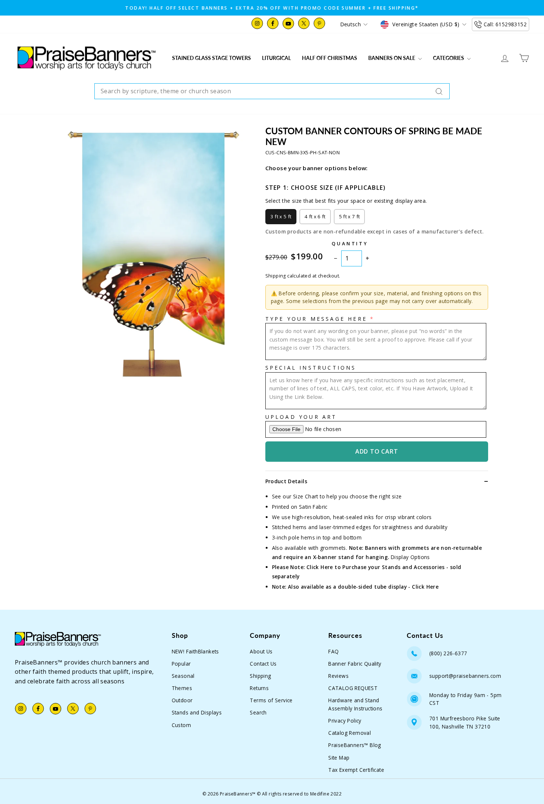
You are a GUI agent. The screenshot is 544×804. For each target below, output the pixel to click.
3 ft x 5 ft (281, 216)
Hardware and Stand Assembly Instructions (355, 704)
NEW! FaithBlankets (195, 651)
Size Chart (305, 496)
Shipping (260, 675)
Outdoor (182, 700)
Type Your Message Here (316, 318)
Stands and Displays (197, 712)
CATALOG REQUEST (352, 688)
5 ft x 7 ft (349, 216)
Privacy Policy (345, 720)
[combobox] (272, 91)
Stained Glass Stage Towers (211, 58)
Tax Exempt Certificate (356, 769)
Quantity (350, 243)
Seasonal (183, 675)
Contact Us (263, 663)
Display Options (410, 557)
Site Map (338, 757)
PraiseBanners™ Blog (354, 745)
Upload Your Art (301, 416)
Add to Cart (376, 451)
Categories (449, 58)
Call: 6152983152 (505, 24)
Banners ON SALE (392, 58)
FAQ (333, 651)
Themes (182, 688)
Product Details (286, 481)
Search (258, 712)
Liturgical (276, 58)
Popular (181, 663)
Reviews (338, 675)
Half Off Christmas (329, 58)
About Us (261, 651)
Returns (259, 688)
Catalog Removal (349, 732)
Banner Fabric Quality (354, 663)
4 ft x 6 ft (315, 216)
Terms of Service (271, 700)
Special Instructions (310, 367)
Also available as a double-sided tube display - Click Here (363, 586)
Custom (181, 725)
